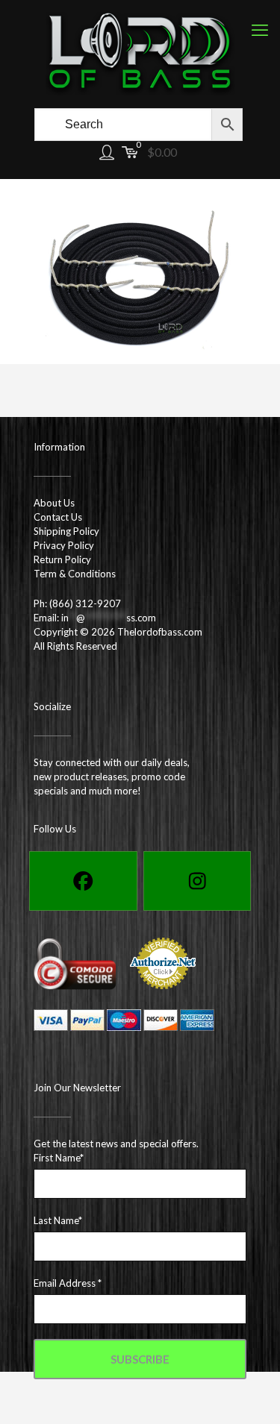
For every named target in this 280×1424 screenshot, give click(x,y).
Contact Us (58, 517)
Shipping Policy (66, 531)
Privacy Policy (64, 545)
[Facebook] (83, 881)
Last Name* (58, 1220)
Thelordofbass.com (159, 632)
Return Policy (62, 559)
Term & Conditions (75, 574)
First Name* (59, 1158)
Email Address (68, 1283)
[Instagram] (197, 881)
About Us (54, 503)
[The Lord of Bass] (140, 52)
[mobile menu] (260, 30)
